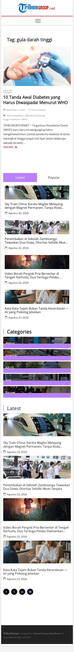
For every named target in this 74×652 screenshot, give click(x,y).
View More (13, 147)
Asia (8, 379)
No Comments (38, 109)
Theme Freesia (40, 633)
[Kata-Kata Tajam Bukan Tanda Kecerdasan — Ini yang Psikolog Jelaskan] (37, 552)
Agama (10, 342)
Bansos (10, 392)
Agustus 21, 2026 (18, 317)
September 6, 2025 (15, 109)
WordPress (54, 633)
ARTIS (10, 367)
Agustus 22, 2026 (18, 213)
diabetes (29, 115)
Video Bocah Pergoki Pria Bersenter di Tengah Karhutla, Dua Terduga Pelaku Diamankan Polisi (32, 275)
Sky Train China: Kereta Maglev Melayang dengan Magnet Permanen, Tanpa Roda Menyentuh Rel (34, 206)
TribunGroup (11, 633)
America (11, 355)
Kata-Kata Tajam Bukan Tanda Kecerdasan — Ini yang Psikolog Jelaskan (37, 310)
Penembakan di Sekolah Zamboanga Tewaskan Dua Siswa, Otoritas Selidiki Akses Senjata (36, 240)
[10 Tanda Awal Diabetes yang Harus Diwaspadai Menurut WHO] (37, 66)
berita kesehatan (15, 115)
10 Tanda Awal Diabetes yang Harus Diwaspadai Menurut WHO (35, 99)
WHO (25, 119)
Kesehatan (15, 119)
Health (7, 90)
